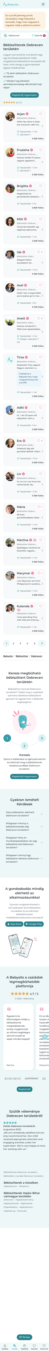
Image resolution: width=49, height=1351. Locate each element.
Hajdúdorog (9, 1211)
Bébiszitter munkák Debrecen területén (23, 1176)
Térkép (26, 1337)
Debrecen (9, 1200)
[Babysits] (11, 4)
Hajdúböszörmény (24, 1200)
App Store (16, 924)
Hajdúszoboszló (11, 1203)
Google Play (35, 924)
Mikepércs (24, 1186)
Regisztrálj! (25, 1089)
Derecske (22, 1211)
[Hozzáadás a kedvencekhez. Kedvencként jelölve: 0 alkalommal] (41, 114)
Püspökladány (11, 1207)
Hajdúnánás (26, 1203)
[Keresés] (5, 35)
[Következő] (42, 643)
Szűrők (39, 35)
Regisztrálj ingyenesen (24, 95)
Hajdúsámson (10, 1186)
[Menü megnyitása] (43, 4)
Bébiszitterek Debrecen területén (20, 1172)
